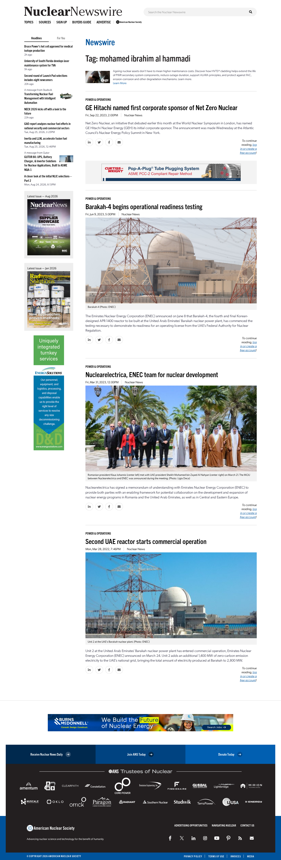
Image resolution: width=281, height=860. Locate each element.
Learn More (120, 83)
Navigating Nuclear (224, 825)
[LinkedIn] (193, 838)
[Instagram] (205, 838)
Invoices (236, 856)
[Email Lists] (251, 838)
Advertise (104, 22)
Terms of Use (216, 856)
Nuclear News (133, 115)
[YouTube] (216, 838)
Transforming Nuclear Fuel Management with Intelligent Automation (40, 98)
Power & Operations (98, 99)
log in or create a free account (248, 149)
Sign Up (61, 22)
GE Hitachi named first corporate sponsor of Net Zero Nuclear (161, 107)
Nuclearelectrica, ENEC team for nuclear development (151, 374)
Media (250, 856)
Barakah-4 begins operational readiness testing (143, 206)
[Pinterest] (228, 838)
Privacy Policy (193, 856)
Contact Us (247, 825)
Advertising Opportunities (190, 825)
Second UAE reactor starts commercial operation (145, 541)
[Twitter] (181, 838)
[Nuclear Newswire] (240, 838)
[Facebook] (170, 838)
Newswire (100, 41)
